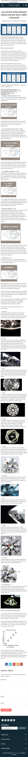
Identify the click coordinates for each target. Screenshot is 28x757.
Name (3, 696)
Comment (4, 679)
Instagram (11, 720)
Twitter (10, 664)
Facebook (6, 664)
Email (17, 664)
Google (14, 664)
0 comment (23, 21)
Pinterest (21, 664)
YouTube (14, 720)
